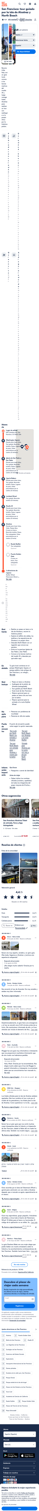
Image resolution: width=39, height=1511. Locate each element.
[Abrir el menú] (35, 937)
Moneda (6, 1440)
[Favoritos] (25, 4)
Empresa (6, 1468)
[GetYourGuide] (4, 4)
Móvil (5, 1451)
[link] (15, 819)
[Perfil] (35, 4)
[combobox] (21, 928)
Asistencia (6, 1463)
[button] (9, 19)
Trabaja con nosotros (10, 1473)
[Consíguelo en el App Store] (27, 1456)
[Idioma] (30, 4)
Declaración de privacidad (17, 1320)
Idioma (5, 1429)
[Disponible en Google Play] (10, 1456)
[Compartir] (35, 19)
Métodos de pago (9, 1477)
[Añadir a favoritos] (27, 801)
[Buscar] (19, 4)
